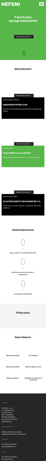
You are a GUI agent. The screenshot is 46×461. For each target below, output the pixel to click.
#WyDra (16, 100)
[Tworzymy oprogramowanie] (10, 2)
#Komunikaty (8, 100)
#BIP (15, 196)
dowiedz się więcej (23, 36)
